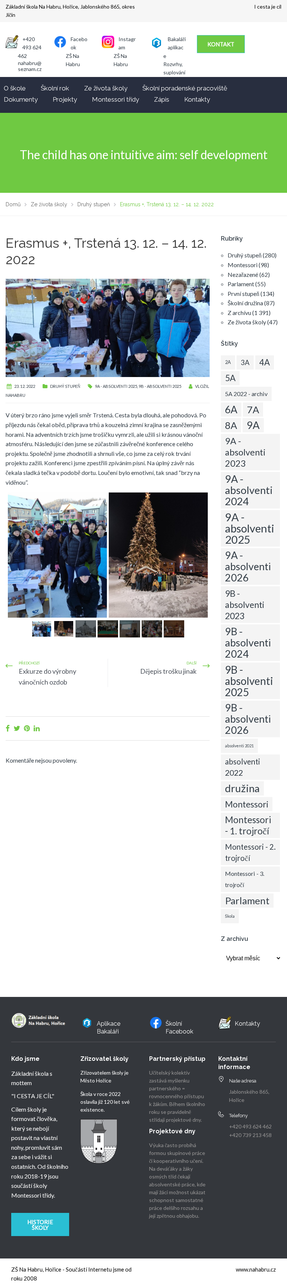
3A (245, 362)
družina (242, 788)
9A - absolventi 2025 (116, 386)
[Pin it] (27, 728)
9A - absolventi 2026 (248, 566)
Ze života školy (105, 88)
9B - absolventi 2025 (160, 386)
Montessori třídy (115, 99)
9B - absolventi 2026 (248, 718)
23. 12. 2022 (24, 386)
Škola (230, 916)
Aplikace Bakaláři (108, 1027)
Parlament (241, 283)
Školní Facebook (179, 1027)
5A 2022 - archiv (246, 393)
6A (231, 410)
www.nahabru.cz (256, 1269)
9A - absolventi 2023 (245, 452)
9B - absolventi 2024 (248, 642)
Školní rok (55, 88)
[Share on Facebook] (8, 728)
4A (264, 362)
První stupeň (243, 293)
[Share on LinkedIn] (37, 728)
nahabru (15, 395)
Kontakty (197, 99)
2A (228, 362)
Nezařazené (243, 274)
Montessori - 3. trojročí (244, 879)
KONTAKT (220, 44)
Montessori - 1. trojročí (248, 825)
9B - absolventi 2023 (244, 604)
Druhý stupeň (65, 386)
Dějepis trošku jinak (168, 671)
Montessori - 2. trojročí (250, 852)
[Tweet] (16, 728)
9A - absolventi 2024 (249, 490)
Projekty (65, 99)
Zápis (161, 99)
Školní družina (245, 302)
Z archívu (239, 312)
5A (230, 378)
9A (253, 425)
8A (231, 425)
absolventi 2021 (239, 745)
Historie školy (40, 1224)
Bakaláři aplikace (174, 47)
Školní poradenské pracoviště (184, 88)
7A (253, 409)
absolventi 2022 (242, 767)
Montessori (242, 264)
